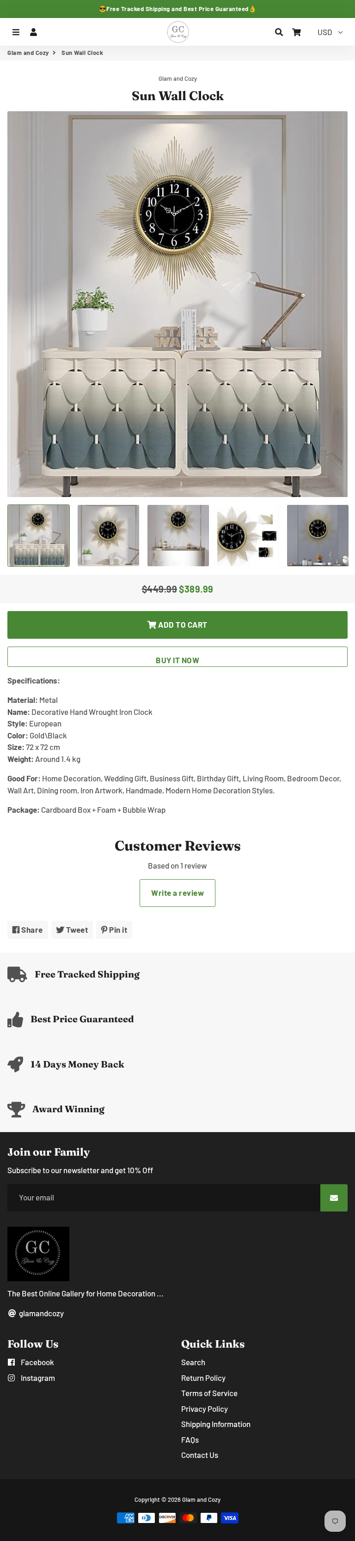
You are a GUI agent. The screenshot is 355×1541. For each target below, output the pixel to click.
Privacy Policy (204, 1408)
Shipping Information (216, 1423)
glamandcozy (41, 1313)
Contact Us (199, 1454)
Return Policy (203, 1377)
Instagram (37, 1377)
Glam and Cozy (28, 52)
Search (193, 1362)
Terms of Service (209, 1392)
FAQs (190, 1439)
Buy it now (177, 660)
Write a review (177, 892)
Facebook (36, 1362)
